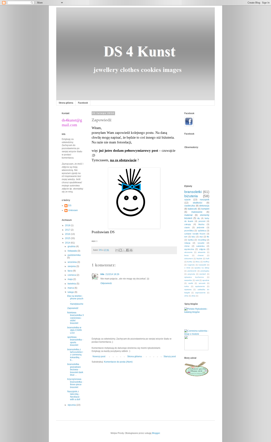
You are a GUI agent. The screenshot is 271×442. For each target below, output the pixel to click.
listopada (72, 251)
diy (198, 218)
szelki (190, 283)
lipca (70, 270)
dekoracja (204, 205)
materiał (188, 215)
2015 (68, 238)
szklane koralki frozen (194, 234)
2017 (68, 230)
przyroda (191, 274)
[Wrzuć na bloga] (120, 250)
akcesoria (188, 252)
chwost (201, 255)
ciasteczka (189, 205)
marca (71, 288)
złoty (193, 296)
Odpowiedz (106, 283)
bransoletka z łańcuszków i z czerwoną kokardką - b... (75, 354)
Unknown (73, 210)
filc (208, 237)
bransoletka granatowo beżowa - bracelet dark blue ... (75, 369)
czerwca (72, 275)
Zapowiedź (72, 308)
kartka (191, 240)
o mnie (187, 268)
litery (198, 262)
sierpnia (72, 266)
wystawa (188, 289)
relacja (187, 243)
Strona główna (66, 103)
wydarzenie (200, 286)
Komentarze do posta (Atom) (118, 362)
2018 (68, 225)
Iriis (102, 274)
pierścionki (191, 271)
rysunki (201, 243)
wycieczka (189, 249)
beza (186, 255)
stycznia (72, 405)
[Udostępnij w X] (124, 250)
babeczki (192, 209)
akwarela (201, 252)
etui (201, 237)
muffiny (206, 262)
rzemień (202, 274)
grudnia (72, 246)
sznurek (202, 283)
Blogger (156, 433)
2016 (68, 234)
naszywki (202, 265)
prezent (202, 221)
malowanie (196, 212)
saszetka (188, 280)
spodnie (205, 280)
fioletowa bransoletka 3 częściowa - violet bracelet (75, 318)
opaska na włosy (201, 268)
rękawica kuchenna (194, 277)
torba (186, 286)
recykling (202, 240)
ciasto (187, 227)
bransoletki (193, 192)
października (74, 255)
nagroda (191, 265)
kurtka (189, 262)
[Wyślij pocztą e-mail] (117, 250)
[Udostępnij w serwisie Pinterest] (131, 250)
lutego (71, 292)
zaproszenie (200, 293)
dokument (188, 258)
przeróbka (189, 230)
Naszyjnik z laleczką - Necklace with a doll (73, 395)
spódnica (202, 230)
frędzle (199, 258)
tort (185, 237)
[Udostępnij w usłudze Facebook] (127, 250)
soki (197, 280)
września (72, 262)
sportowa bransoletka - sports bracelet (75, 341)
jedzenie (200, 227)
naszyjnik (204, 199)
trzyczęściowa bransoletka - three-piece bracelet (75, 383)
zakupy (187, 224)
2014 (68, 242)
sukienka (200, 246)
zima (186, 296)
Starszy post (170, 356)
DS (69, 205)
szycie (187, 199)
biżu (193, 237)
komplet (205, 209)
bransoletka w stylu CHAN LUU (74, 330)
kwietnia (72, 283)
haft (207, 258)
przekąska (205, 271)
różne (187, 246)
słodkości (197, 202)
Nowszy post (99, 356)
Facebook (83, 103)
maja (70, 279)
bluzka (201, 224)
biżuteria (191, 196)
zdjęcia (202, 249)
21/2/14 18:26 (112, 274)
